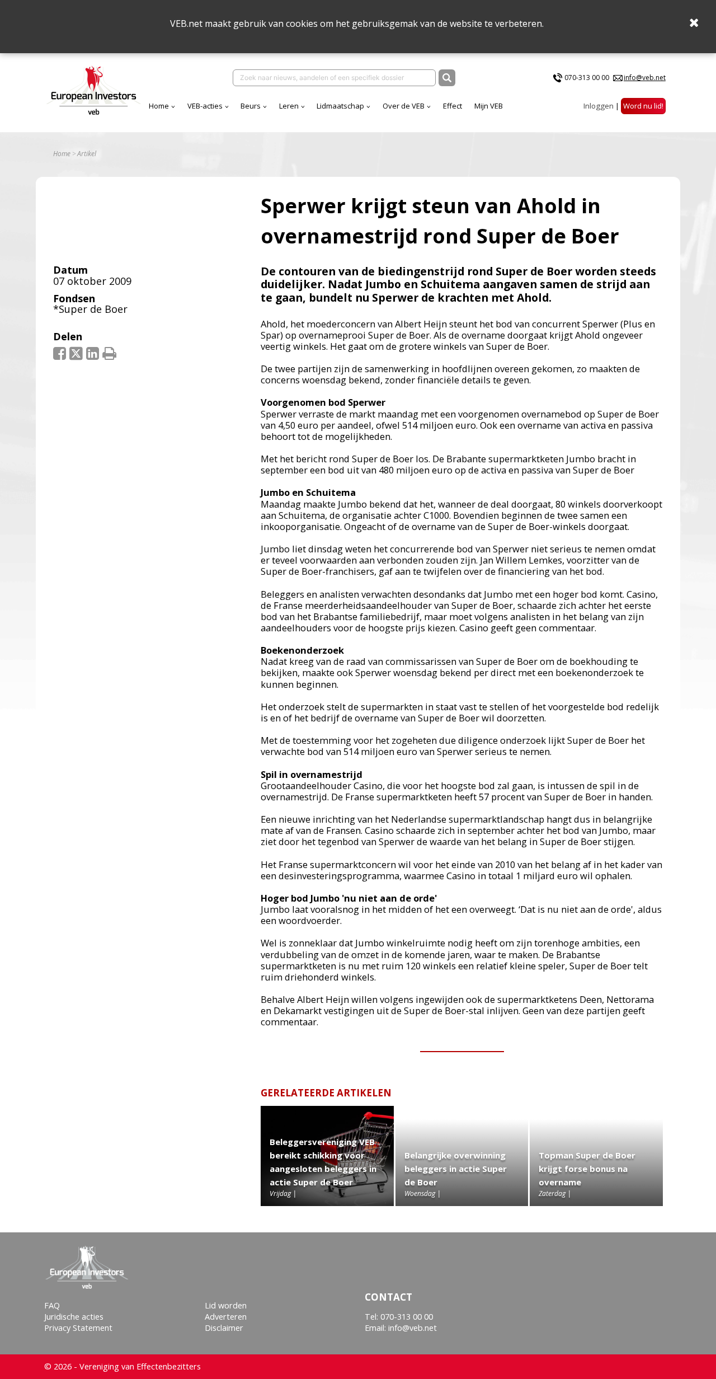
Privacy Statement (78, 1327)
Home (159, 106)
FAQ (52, 1305)
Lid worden (226, 1305)
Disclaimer (224, 1327)
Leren (289, 106)
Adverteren (226, 1316)
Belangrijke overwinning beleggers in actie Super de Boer (455, 1169)
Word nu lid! (643, 106)
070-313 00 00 (586, 77)
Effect (452, 106)
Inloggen (598, 106)
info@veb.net (645, 77)
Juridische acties (73, 1316)
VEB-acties (205, 106)
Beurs (251, 106)
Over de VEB (404, 106)
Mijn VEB (488, 106)
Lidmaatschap (340, 106)
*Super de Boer (90, 309)
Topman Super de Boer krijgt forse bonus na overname (587, 1169)
